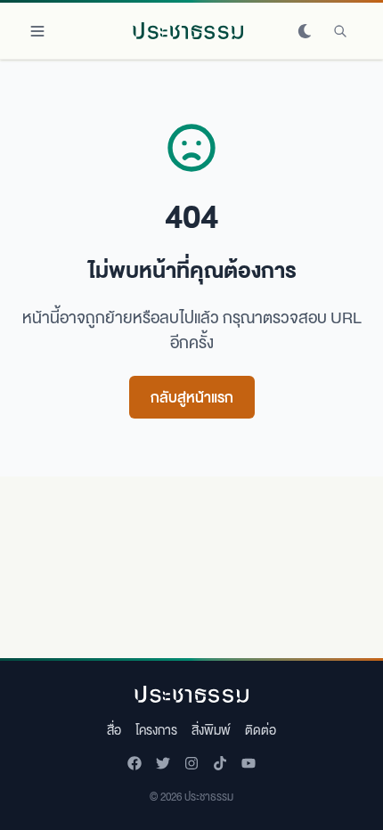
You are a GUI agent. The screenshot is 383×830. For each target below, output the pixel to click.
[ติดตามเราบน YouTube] (248, 763)
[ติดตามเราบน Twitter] (163, 763)
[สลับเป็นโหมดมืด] (304, 31)
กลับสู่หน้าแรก (192, 397)
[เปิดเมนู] (37, 31)
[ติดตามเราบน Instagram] (191, 763)
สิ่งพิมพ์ (211, 729)
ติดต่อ (260, 729)
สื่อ (114, 729)
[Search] (340, 31)
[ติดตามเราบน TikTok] (220, 763)
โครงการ (156, 729)
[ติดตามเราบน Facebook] (134, 763)
